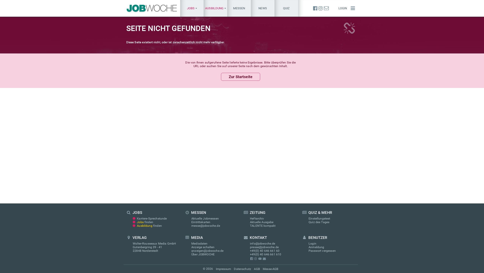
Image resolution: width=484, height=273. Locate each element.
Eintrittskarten (200, 222)
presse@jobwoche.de (264, 247)
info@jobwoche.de (262, 243)
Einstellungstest (319, 218)
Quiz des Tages (319, 222)
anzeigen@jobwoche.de (207, 251)
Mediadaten (199, 243)
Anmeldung (316, 247)
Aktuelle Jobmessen (205, 218)
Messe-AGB (270, 269)
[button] (192, 8)
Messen (239, 8)
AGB (257, 269)
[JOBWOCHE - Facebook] (315, 8)
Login (342, 8)
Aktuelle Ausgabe (262, 222)
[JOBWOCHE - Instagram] (320, 8)
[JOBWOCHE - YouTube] (260, 258)
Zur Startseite (240, 77)
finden (145, 222)
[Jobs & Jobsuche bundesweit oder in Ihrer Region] (151, 8)
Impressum (223, 269)
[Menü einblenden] (352, 8)
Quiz (286, 8)
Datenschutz (242, 269)
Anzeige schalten (203, 247)
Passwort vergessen (322, 251)
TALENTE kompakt (262, 226)
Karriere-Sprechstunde (152, 218)
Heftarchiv (257, 218)
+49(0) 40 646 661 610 (265, 254)
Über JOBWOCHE (203, 254)
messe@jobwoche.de (205, 226)
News (262, 8)
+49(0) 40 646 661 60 (264, 251)
